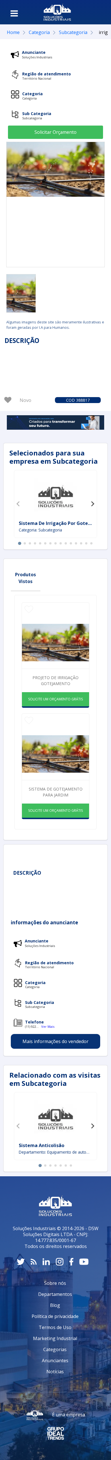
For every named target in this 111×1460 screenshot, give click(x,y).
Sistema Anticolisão (41, 1145)
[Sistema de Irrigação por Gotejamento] (55, 496)
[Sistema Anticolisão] (55, 1118)
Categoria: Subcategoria (40, 530)
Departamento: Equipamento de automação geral (55, 1152)
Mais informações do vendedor (55, 1041)
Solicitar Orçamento (55, 132)
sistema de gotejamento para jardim (56, 792)
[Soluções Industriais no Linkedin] (46, 1261)
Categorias (55, 1349)
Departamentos (55, 1294)
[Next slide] (92, 503)
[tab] (19, 543)
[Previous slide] (18, 503)
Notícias (55, 1371)
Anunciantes (55, 1360)
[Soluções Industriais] (57, 12)
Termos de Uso (55, 1327)
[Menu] (14, 13)
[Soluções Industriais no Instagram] (59, 1262)
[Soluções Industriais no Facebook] (71, 1262)
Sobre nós (55, 1283)
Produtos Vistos (25, 577)
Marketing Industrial (55, 1338)
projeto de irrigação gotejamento (55, 680)
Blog (55, 1305)
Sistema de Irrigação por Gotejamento (63, 523)
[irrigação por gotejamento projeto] (21, 293)
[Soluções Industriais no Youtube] (84, 1261)
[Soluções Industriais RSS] (33, 1262)
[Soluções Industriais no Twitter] (21, 1261)
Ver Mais (47, 1026)
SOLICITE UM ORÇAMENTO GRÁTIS (55, 699)
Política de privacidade (55, 1316)
